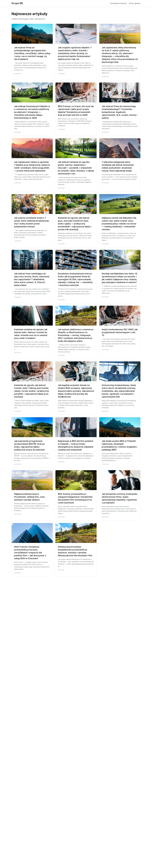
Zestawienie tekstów (118, 3)
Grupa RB (17, 3)
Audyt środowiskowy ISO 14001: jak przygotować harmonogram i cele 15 (120, 332)
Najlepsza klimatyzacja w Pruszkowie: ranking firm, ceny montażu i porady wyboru (29, 497)
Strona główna (135, 3)
